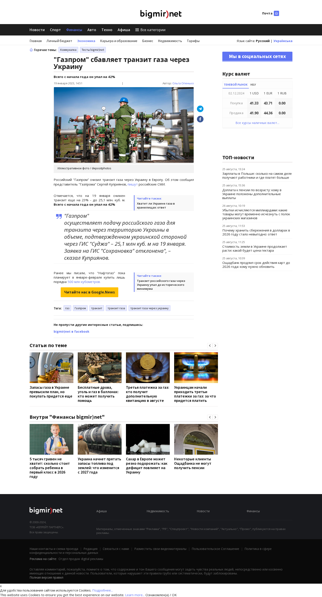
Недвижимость (170, 41)
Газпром (80, 308)
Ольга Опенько (183, 83)
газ (67, 308)
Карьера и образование (118, 41)
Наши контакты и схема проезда (54, 549)
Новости (37, 29)
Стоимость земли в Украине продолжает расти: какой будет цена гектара (254, 248)
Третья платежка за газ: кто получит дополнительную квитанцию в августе (147, 394)
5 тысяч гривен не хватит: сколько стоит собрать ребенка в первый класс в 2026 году (50, 467)
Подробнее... (102, 590)
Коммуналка (68, 50)
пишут (133, 184)
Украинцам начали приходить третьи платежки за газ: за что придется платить (195, 394)
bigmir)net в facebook (71, 331)
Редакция (90, 549)
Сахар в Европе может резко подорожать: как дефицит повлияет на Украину (146, 465)
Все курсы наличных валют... (257, 123)
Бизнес (147, 41)
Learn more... (135, 595)
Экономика (86, 41)
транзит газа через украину (149, 308)
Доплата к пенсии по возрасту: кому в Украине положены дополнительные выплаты (251, 194)
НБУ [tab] (253, 85)
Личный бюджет (59, 41)
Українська (282, 41)
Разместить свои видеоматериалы (160, 549)
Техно (106, 29)
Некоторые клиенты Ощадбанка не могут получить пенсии (192, 463)
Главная (36, 41)
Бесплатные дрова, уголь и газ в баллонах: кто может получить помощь (98, 394)
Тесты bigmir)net (93, 50)
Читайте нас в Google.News (89, 292)
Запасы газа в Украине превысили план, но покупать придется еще (51, 392)
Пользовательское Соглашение (215, 549)
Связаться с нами (116, 549)
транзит (96, 308)
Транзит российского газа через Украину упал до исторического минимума (161, 285)
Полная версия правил (46, 577)
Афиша (124, 29)
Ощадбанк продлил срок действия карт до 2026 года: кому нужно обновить (256, 264)
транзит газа (116, 308)
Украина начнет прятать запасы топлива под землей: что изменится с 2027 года (99, 465)
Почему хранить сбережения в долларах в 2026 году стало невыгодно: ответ (256, 232)
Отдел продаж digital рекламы (80, 559)
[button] (209, 345)
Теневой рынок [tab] (236, 85)
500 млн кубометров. (84, 281)
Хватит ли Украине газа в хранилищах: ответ (156, 205)
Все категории (152, 29)
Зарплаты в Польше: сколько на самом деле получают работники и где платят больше (257, 175)
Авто (91, 29)
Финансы (74, 29)
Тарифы (193, 41)
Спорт (55, 29)
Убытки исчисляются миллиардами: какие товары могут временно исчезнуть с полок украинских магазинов (256, 214)
